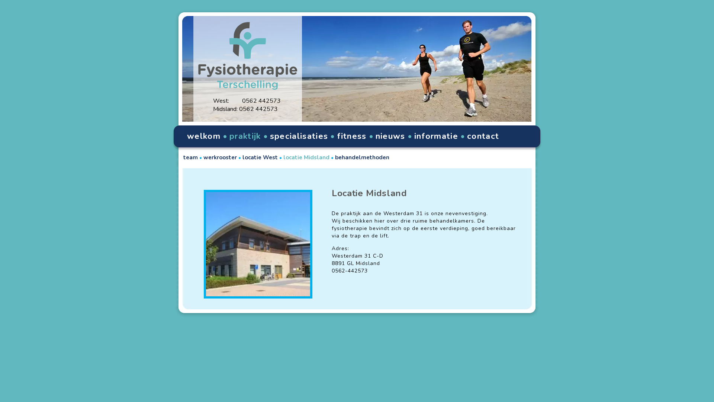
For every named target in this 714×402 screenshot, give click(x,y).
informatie (436, 136)
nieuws (390, 136)
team (190, 157)
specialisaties (299, 136)
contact (483, 136)
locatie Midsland (306, 157)
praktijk (245, 136)
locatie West (260, 157)
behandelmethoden (362, 157)
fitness (351, 136)
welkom (204, 136)
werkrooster (220, 157)
